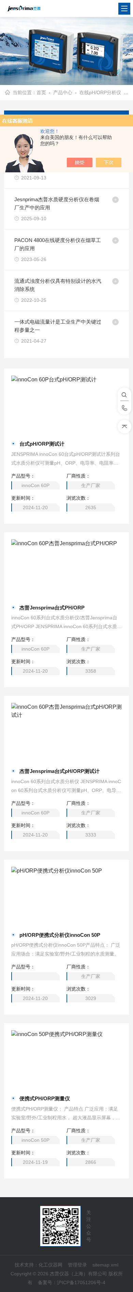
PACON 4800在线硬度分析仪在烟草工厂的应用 (57, 244)
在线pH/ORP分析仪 (100, 92)
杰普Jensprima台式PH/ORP (52, 607)
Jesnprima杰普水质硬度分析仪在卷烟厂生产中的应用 (56, 203)
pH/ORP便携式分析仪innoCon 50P (59, 935)
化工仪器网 (50, 1265)
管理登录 (77, 1265)
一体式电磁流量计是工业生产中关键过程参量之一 (57, 326)
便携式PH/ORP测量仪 (44, 1098)
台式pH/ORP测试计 (41, 444)
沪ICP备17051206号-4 (81, 1282)
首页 (41, 92)
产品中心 (62, 92)
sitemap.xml (105, 1265)
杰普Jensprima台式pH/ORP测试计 (59, 771)
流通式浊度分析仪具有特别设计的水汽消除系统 (57, 285)
